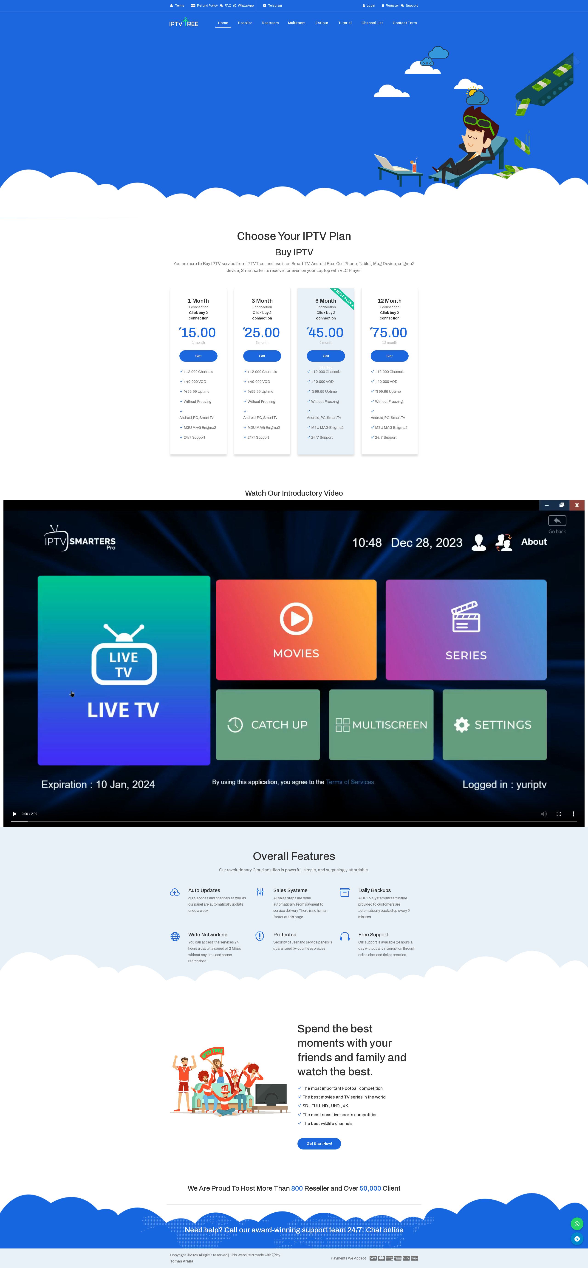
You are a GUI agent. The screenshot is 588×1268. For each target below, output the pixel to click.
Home (223, 23)
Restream (270, 23)
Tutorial (345, 23)
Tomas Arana (181, 1261)
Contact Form (405, 23)
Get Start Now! (319, 1144)
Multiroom (296, 23)
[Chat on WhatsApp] (577, 1223)
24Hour (321, 23)
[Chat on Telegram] (577, 1238)
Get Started (198, 358)
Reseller (245, 23)
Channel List (372, 23)
